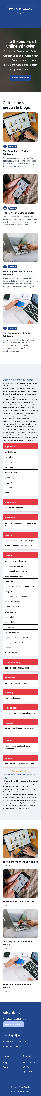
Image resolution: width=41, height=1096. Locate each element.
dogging (8, 482)
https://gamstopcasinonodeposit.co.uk (20, 586)
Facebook (30, 1062)
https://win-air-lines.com (14, 601)
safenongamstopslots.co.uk (16, 561)
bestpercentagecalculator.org (16, 637)
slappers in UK (11, 472)
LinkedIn (30, 1071)
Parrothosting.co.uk (13, 698)
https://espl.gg (10, 627)
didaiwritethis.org (12, 632)
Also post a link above (20, 771)
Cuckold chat (10, 452)
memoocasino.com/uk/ (14, 566)
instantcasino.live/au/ (13, 606)
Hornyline (9, 457)
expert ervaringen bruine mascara (18, 545)
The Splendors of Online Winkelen (20, 44)
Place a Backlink (20, 77)
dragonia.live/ (10, 612)
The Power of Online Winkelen (18, 213)
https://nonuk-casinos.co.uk (16, 571)
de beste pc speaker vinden (16, 683)
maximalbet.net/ (11, 652)
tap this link (9, 617)
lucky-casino (10, 591)
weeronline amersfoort (14, 507)
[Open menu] (20, 21)
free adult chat (10, 462)
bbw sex (8, 487)
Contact (6, 1067)
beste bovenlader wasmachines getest (20, 763)
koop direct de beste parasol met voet (20, 713)
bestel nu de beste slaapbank (17, 667)
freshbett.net (10, 647)
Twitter (29, 1067)
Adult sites (9, 492)
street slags (9, 467)
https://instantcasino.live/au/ (16, 596)
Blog (5, 1062)
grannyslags (10, 477)
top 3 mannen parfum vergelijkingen (19, 540)
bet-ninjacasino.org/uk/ (14, 642)
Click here (9, 581)
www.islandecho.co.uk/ (14, 576)
